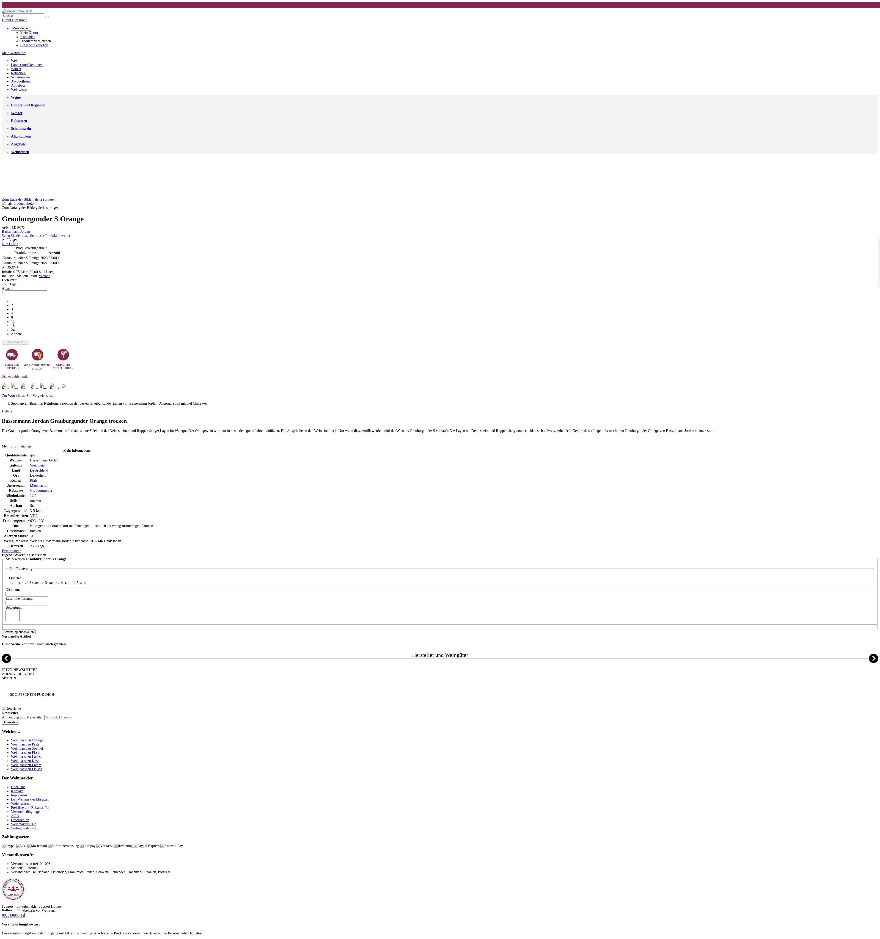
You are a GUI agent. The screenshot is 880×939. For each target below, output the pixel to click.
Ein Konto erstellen (34, 45)
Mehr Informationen (16, 446)
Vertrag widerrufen (24, 828)
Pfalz (33, 480)
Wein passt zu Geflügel (27, 740)
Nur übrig (11, 244)
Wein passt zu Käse (25, 761)
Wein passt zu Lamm (26, 765)
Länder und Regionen (27, 65)
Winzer (16, 69)
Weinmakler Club (23, 824)
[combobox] (23, 15)
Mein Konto (29, 33)
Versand (44, 276)
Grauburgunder (41, 490)
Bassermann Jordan (16, 231)
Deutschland (39, 470)
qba (32, 455)
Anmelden (27, 37)
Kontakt (17, 791)
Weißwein (37, 465)
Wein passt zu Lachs (26, 757)
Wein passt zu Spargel (27, 748)
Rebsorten (18, 73)
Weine (15, 61)
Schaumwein (20, 77)
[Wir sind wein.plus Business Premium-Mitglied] (13, 899)
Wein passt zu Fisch (25, 752)
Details (7, 411)
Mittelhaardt (38, 485)
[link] (21, 28)
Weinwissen (19, 89)
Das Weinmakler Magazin (30, 799)
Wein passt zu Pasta (25, 744)
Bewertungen (11, 551)
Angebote (18, 85)
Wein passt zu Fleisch (26, 769)
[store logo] (17, 11)
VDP (34, 516)
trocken (35, 501)
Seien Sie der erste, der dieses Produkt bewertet (36, 236)
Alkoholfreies (21, 81)
